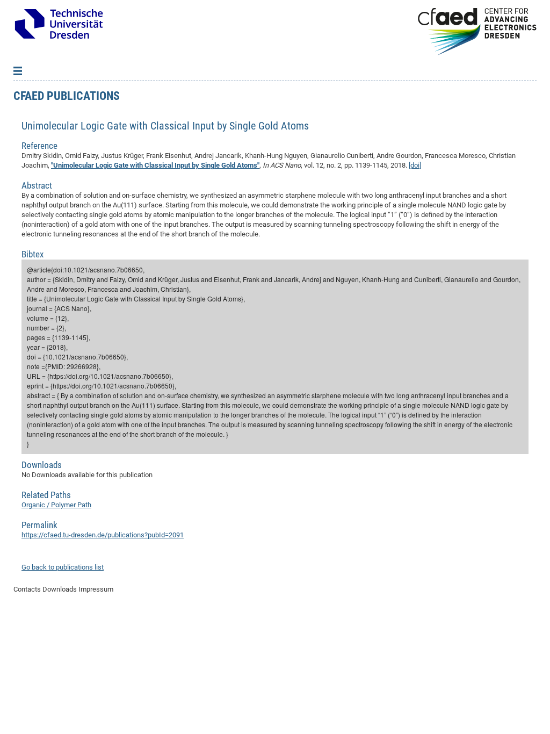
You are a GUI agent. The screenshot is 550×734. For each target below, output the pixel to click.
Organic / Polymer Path (56, 505)
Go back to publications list (62, 567)
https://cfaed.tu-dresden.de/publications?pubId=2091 (102, 535)
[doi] (415, 165)
